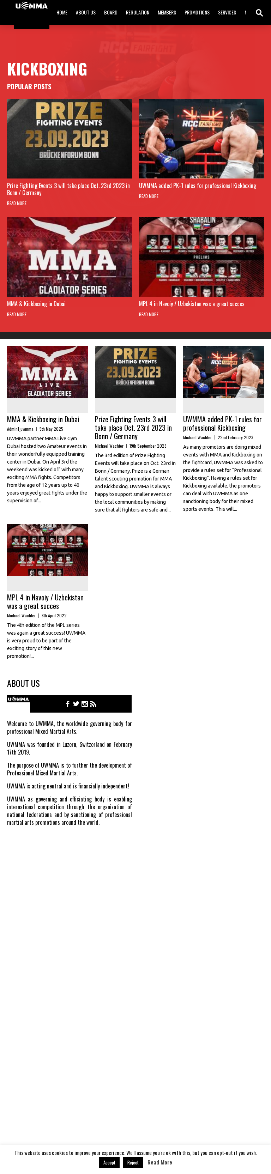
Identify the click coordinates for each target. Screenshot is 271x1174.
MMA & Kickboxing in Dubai (36, 303)
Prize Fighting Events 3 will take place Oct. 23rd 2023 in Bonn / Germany (68, 189)
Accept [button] (109, 1162)
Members (167, 12)
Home (61, 12)
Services (227, 12)
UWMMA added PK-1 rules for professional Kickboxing (197, 185)
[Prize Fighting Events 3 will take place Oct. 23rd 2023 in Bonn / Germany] (69, 138)
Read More (16, 203)
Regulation (137, 12)
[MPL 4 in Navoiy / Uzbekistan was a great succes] (201, 257)
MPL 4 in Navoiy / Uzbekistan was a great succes (192, 303)
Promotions (197, 12)
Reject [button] (133, 1162)
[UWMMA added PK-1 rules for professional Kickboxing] (201, 138)
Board (111, 12)
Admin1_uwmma (20, 429)
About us (86, 12)
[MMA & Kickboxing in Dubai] (69, 257)
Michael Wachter (109, 446)
